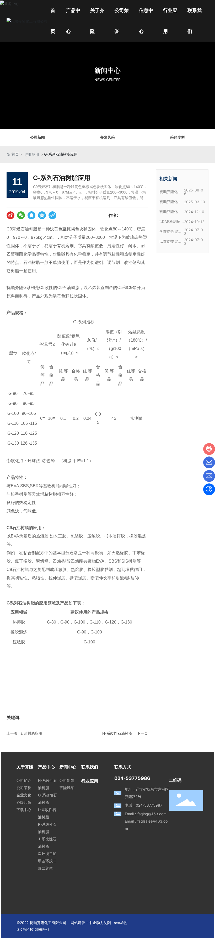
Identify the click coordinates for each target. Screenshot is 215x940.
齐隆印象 (24, 802)
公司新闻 (37, 137)
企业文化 (24, 795)
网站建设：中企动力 (87, 922)
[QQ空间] (42, 215)
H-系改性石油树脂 (117, 733)
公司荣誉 (24, 787)
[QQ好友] (31, 215)
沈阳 (107, 922)
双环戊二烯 (47, 853)
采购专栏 (177, 137)
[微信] (21, 215)
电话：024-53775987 (143, 805)
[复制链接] (52, 215)
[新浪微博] (10, 215)
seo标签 (120, 923)
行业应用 (31, 154)
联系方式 (122, 766)
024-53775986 (132, 778)
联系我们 (89, 766)
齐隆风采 (107, 137)
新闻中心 (107, 70)
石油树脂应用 (31, 733)
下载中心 (24, 809)
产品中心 (46, 766)
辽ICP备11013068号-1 (33, 929)
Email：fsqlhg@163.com (145, 814)
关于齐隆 (25, 766)
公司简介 (24, 780)
